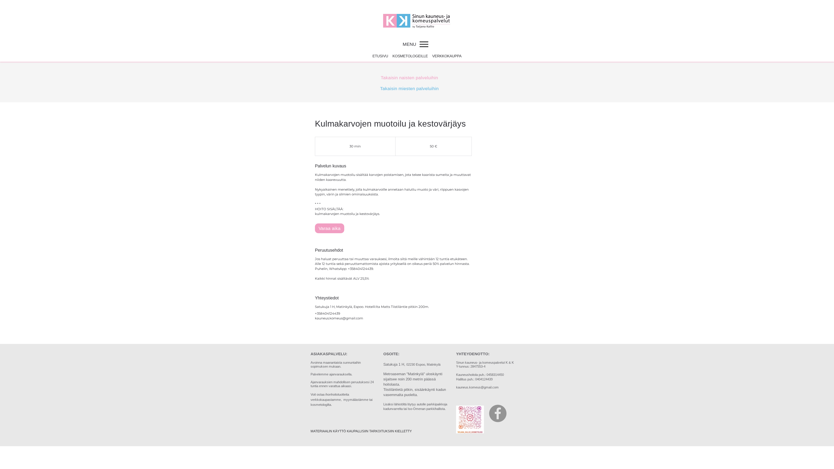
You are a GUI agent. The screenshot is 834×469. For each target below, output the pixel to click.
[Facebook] (497, 413)
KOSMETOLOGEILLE (410, 56)
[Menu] (423, 44)
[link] (329, 228)
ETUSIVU (380, 56)
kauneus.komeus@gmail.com (477, 387)
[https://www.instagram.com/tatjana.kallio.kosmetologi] (470, 419)
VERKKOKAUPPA (447, 56)
